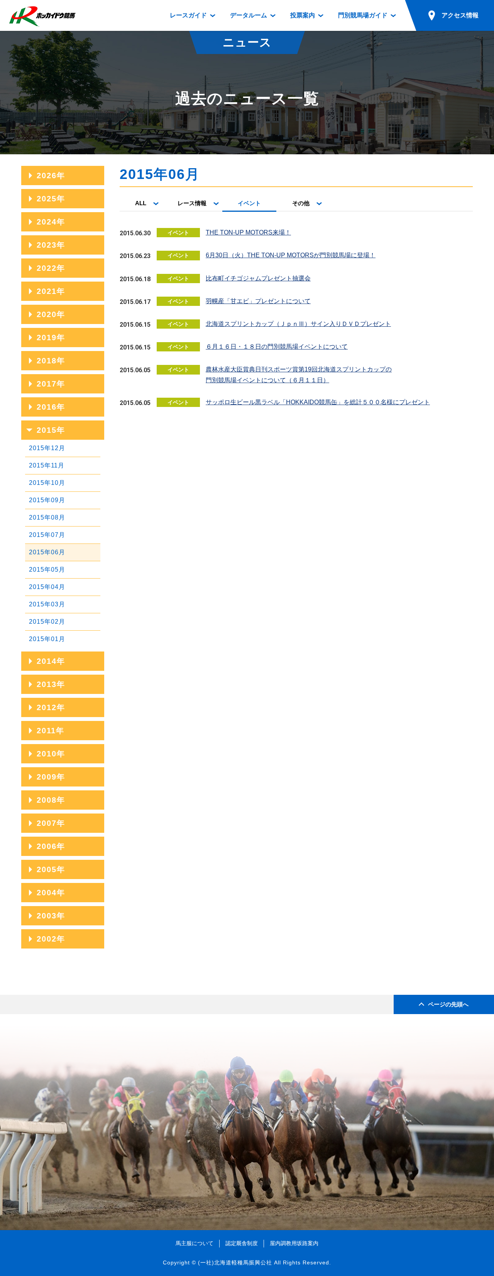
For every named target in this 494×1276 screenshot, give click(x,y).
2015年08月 (47, 517)
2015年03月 (47, 604)
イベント (249, 203)
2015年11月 (46, 465)
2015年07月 (47, 535)
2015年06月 (47, 552)
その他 (301, 203)
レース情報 (192, 203)
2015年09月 (47, 500)
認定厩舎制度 (241, 1243)
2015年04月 (47, 587)
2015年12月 (47, 448)
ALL (140, 203)
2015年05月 (47, 569)
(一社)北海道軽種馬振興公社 (235, 1262)
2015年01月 (47, 639)
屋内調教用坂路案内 (294, 1243)
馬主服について (194, 1243)
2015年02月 (47, 621)
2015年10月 (47, 482)
